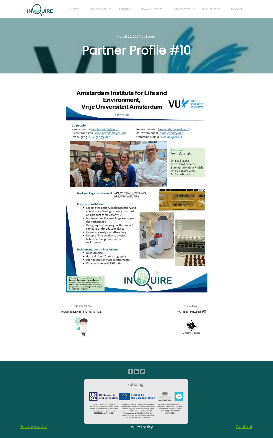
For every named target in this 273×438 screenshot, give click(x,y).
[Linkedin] (136, 371)
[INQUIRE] (41, 9)
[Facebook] (130, 371)
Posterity (144, 427)
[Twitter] (142, 371)
